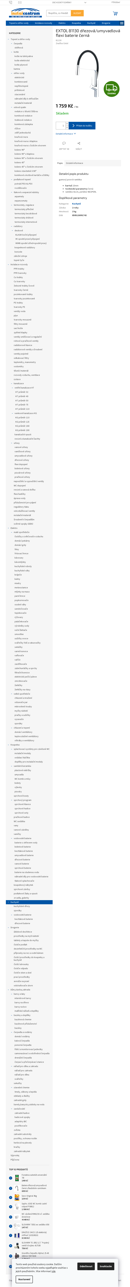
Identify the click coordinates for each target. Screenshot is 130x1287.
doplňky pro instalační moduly (29, 761)
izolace (17, 379)
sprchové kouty (21, 796)
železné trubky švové (24, 285)
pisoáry (18, 791)
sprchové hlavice (23, 804)
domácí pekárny (22, 540)
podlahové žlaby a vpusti (25, 893)
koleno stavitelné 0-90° (25, 171)
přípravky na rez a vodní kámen (28, 953)
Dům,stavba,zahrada (20, 989)
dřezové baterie (22, 859)
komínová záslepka (24, 124)
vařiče (17, 659)
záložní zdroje (20, 256)
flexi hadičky (20, 494)
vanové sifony (21, 447)
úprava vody (20, 498)
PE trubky (18, 302)
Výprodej (15, 1155)
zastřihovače (21, 664)
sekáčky (19, 647)
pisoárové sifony (23, 472)
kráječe (18, 574)
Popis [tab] (60, 163)
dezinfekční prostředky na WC (28, 948)
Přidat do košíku (84, 125)
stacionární (20, 94)
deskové (19, 230)
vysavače (19, 719)
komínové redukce (23, 115)
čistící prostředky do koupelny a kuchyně (29, 959)
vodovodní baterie (22, 838)
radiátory (18, 226)
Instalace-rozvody (19, 264)
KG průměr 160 (22, 426)
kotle (16, 52)
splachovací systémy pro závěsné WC (32, 749)
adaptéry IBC (21, 1121)
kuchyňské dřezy (22, 906)
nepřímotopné (21, 86)
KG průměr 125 (22, 422)
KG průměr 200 (22, 430)
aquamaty (19, 196)
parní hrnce (20, 596)
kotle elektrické (22, 60)
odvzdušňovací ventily (24, 511)
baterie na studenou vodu (27, 872)
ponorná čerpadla (23, 1045)
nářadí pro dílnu (22, 1074)
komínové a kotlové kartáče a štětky (32, 175)
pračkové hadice (22, 817)
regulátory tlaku (21, 507)
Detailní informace (64, 133)
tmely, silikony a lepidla (26, 1091)
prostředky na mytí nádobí (26, 936)
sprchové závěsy (22, 889)
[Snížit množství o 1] (67, 127)
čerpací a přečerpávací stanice (29, 1062)
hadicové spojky (22, 1117)
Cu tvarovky (19, 281)
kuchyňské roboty (23, 566)
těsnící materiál (21, 370)
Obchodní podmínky (62, 2)
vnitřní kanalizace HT (24, 387)
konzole (18, 251)
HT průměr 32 (21, 392)
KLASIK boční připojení (25, 234)
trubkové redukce (23, 120)
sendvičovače (21, 609)
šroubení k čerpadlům (24, 519)
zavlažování (19, 1108)
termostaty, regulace (24, 205)
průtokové (20, 90)
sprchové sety (21, 812)
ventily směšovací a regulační (28, 336)
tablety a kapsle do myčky (26, 940)
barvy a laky (19, 994)
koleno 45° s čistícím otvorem (29, 166)
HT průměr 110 (22, 409)
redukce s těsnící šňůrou (26, 111)
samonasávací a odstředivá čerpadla (32, 1053)
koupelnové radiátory (25, 247)
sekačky (18, 1083)
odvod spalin (20, 107)
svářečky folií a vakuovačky (28, 642)
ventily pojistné (21, 353)
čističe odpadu (21, 968)
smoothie (19, 634)
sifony (17, 443)
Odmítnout (86, 1266)
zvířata (17, 1130)
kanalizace (19, 383)
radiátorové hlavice (23, 345)
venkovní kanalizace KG (26, 413)
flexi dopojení (21, 464)
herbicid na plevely (23, 1142)
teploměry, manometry (25, 362)
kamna (17, 69)
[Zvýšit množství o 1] (67, 124)
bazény (18, 1028)
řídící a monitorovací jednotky (29, 1049)
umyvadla (19, 774)
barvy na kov (21, 1006)
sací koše (18, 328)
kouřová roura (21, 137)
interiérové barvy (23, 998)
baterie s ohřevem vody (26, 842)
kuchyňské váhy (22, 570)
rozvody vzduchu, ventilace (27, 375)
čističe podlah (20, 944)
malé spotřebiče (21, 532)
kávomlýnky (20, 562)
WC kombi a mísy (22, 779)
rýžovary (19, 617)
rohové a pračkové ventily (26, 341)
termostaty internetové (26, 222)
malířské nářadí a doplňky (27, 1011)
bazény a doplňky (22, 1015)
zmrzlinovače (21, 681)
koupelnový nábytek (23, 885)
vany (16, 825)
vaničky (17, 834)
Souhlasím (106, 1266)
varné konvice (21, 651)
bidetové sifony (22, 468)
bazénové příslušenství (26, 1023)
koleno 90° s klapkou (24, 154)
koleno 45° (20, 162)
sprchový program (22, 800)
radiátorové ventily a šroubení (28, 349)
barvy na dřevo (22, 1002)
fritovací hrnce (21, 553)
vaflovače (19, 655)
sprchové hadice (22, 808)
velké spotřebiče (22, 694)
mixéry (18, 583)
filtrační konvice (22, 672)
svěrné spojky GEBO (23, 523)
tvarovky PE (19, 307)
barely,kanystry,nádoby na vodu (29, 1104)
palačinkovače (21, 621)
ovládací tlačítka (22, 757)
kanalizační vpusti (23, 434)
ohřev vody (19, 73)
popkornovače (22, 600)
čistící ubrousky (21, 964)
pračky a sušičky (22, 715)
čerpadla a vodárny (23, 1032)
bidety (18, 783)
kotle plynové (21, 64)
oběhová (19, 47)
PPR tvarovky (20, 273)
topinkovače (20, 613)
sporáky (18, 723)
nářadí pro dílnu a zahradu (26, 1066)
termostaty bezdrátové (26, 213)
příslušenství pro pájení (25, 502)
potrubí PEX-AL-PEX (23, 183)
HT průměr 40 (21, 396)
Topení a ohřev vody (20, 39)
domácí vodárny (22, 1036)
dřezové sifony (22, 460)
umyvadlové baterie (24, 855)
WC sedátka (19, 821)
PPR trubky (19, 268)
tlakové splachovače (24, 881)
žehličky (18, 685)
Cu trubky (18, 277)
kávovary (19, 557)
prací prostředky (22, 977)
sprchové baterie (23, 868)
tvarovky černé (21, 290)
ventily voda (19, 311)
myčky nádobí (21, 710)
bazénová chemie (23, 1019)
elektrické (19, 77)
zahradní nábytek (22, 1151)
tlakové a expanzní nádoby (26, 192)
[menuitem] (19, 23)
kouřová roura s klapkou (26, 141)
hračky (17, 1147)
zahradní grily (20, 1100)
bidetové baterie (23, 846)
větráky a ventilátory (24, 740)
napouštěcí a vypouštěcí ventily (29, 481)
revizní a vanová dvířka (24, 489)
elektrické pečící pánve (26, 676)
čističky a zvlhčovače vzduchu (29, 536)
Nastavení (24, 1279)
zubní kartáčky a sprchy (26, 668)
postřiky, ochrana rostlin (25, 1138)
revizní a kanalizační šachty (27, 438)
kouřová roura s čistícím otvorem (30, 145)
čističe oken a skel (22, 972)
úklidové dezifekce (23, 931)
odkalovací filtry (21, 358)
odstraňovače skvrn (23, 985)
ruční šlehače (21, 630)
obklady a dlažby (22, 1096)
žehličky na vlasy (22, 689)
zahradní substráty (23, 1134)
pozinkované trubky (23, 294)
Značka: (62, 43)
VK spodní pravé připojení (27, 239)
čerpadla (18, 43)
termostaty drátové (24, 217)
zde (53, 1271)
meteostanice (21, 587)
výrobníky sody (22, 625)
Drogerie (15, 927)
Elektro (14, 528)
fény (17, 549)
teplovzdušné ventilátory (27, 736)
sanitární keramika (22, 766)
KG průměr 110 (22, 417)
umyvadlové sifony (23, 455)
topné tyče (19, 260)
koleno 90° (20, 149)
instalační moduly (23, 753)
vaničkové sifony (23, 451)
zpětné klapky (20, 332)
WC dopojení (20, 485)
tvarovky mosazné (22, 319)
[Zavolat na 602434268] (13, 2)
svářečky (19, 1079)
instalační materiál (23, 103)
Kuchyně (15, 902)
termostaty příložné (24, 209)
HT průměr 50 (21, 400)
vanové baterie (22, 863)
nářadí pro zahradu (23, 1070)
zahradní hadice (22, 1113)
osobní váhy (20, 604)
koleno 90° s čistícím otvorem (29, 158)
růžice (17, 128)
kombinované (21, 81)
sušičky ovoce (21, 638)
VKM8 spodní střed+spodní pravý (31, 243)
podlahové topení (22, 179)
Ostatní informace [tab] (74, 163)
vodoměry (19, 366)
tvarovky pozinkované (24, 298)
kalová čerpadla (22, 1040)
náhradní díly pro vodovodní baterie (31, 876)
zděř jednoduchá (23, 132)
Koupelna (15, 744)
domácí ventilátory (23, 732)
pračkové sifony (22, 477)
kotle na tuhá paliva (24, 56)
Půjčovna (15, 1159)
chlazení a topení (22, 727)
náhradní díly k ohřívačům (26, 98)
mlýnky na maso (22, 591)
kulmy (17, 579)
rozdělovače (21, 188)
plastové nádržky (23, 770)
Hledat (77, 13)
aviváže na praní (21, 981)
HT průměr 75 (21, 404)
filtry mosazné (20, 324)
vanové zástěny (21, 829)
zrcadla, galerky (21, 898)
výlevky (18, 787)
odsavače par (21, 702)
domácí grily (20, 545)
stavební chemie (21, 1087)
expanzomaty (21, 200)
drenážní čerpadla (23, 1057)
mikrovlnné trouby (23, 706)
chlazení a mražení (23, 698)
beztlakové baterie (24, 851)
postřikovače (21, 1125)
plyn (16, 315)
